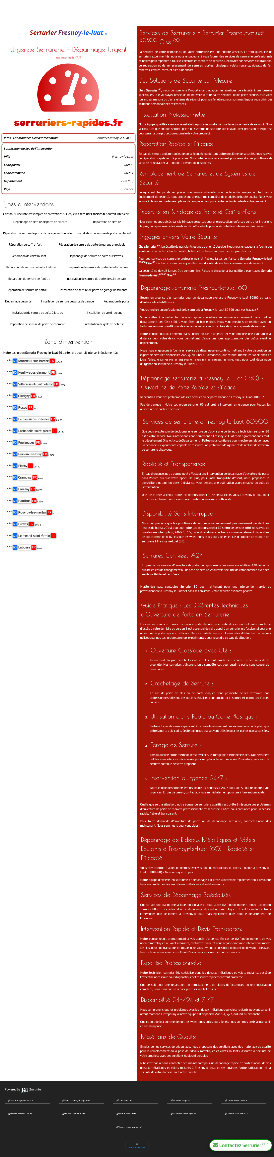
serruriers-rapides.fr (183, 1100)
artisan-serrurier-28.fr (237, 1114)
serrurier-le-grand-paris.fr (77, 1100)
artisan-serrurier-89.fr (21, 1114)
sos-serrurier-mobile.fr (238, 1100)
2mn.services (125, 1100)
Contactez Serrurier (243, 1145)
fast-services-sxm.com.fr (130, 1127)
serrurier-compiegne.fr (184, 1114)
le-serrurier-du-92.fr (75, 1114)
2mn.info (35, 1089)
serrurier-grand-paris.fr (22, 1100)
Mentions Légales (137, 1147)
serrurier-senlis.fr (127, 1114)
